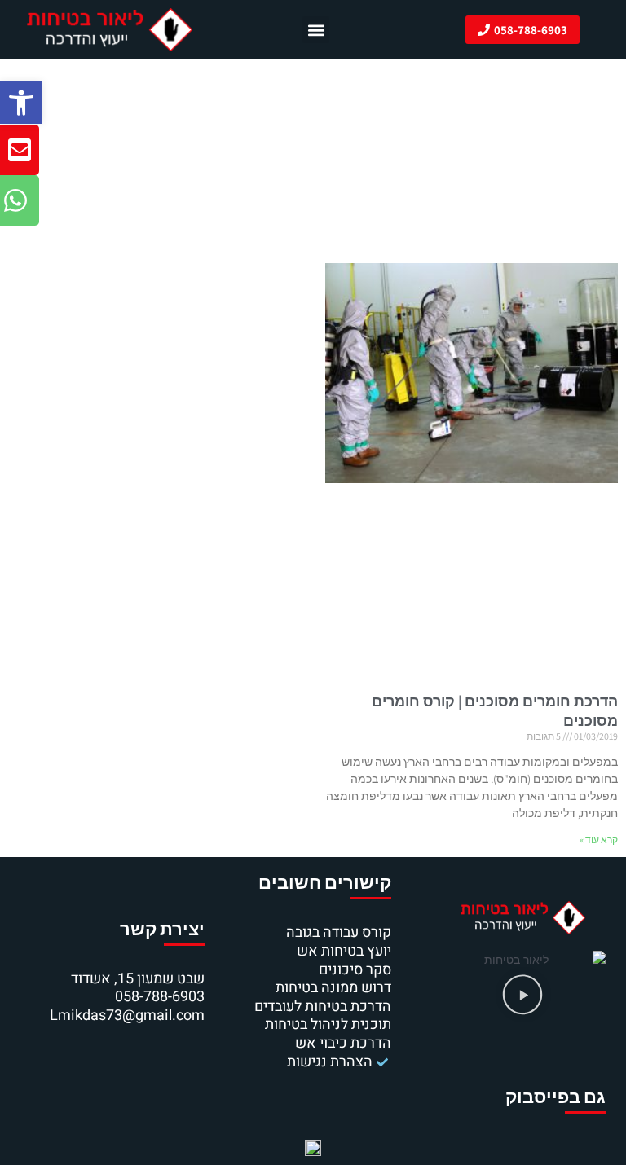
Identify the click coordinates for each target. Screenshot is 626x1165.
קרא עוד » (599, 839)
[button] (21, 102)
